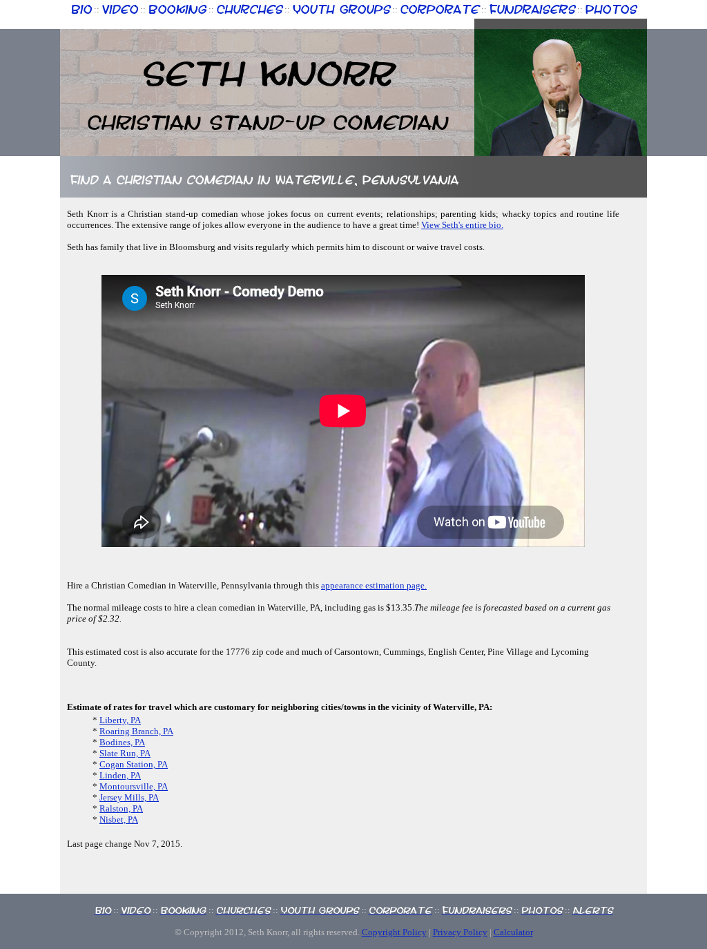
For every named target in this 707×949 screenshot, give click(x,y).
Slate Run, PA (125, 753)
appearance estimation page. (374, 585)
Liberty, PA (120, 720)
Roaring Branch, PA (136, 731)
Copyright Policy (394, 932)
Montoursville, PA (133, 786)
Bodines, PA (122, 742)
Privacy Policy (460, 932)
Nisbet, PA (118, 819)
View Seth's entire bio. (462, 225)
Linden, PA (120, 775)
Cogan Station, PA (133, 764)
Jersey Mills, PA (129, 797)
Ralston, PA (121, 808)
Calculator (513, 932)
